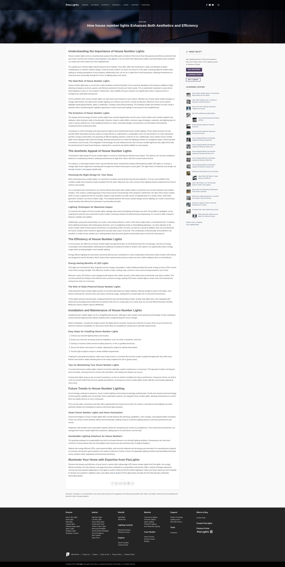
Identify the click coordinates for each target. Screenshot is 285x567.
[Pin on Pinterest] (124, 483)
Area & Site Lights (71, 517)
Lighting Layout (175, 519)
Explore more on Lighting (194, 222)
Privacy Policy (117, 554)
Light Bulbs (121, 517)
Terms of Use (105, 554)
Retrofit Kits (122, 519)
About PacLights (123, 543)
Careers (95, 554)
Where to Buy (202, 512)
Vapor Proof (95, 538)
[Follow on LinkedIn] (210, 5)
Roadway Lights (71, 531)
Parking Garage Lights (73, 526)
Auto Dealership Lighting (152, 526)
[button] (218, 5)
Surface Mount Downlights (100, 531)
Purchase (145, 5)
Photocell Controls (124, 532)
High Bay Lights (97, 517)
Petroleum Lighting (150, 524)
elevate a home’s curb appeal (80, 169)
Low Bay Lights (97, 519)
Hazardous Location (72, 533)
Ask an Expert (115, 473)
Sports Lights (70, 528)
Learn (125, 5)
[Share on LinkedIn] (128, 483)
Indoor (85, 5)
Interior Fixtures (149, 537)
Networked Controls (124, 530)
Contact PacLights (204, 523)
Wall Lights (69, 522)
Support (134, 5)
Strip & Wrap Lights (98, 522)
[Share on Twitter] (116, 483)
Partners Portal (129, 554)
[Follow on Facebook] (207, 5)
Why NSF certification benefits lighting (203, 113)
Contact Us (86, 554)
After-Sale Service (176, 522)
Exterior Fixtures (149, 539)
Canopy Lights (70, 524)
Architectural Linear (98, 524)
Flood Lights (70, 519)
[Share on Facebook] (112, 483)
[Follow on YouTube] (213, 5)
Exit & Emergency (98, 533)
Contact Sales (201, 518)
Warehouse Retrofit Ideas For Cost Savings (205, 171)
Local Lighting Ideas (192, 224)
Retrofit (105, 5)
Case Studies (149, 532)
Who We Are (75, 554)
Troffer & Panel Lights (99, 526)
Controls (116, 5)
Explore (142, 22)
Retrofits (147, 541)
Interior (95, 512)
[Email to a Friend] (120, 483)
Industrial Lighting (150, 519)
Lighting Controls (125, 525)
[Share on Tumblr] (132, 483)
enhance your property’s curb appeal (102, 59)
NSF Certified (96, 535)
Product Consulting (176, 517)
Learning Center (123, 545)
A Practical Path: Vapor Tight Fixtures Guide (205, 209)
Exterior (69, 512)
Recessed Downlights (99, 528)
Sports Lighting (149, 522)
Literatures (173, 532)
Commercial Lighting (150, 517)
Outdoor (95, 5)
